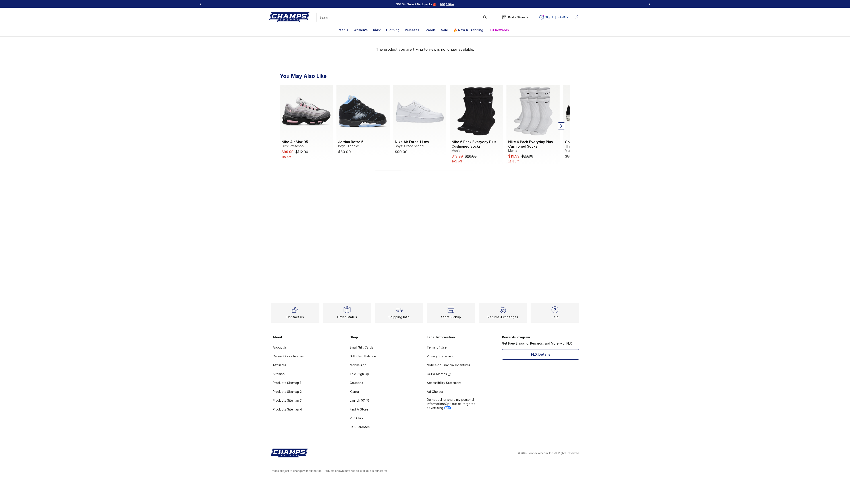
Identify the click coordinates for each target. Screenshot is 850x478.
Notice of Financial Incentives (448, 365)
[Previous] (200, 4)
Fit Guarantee (360, 427)
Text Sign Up (359, 374)
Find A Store (359, 409)
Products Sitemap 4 (287, 409)
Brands (430, 30)
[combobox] (403, 17)
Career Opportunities (288, 356)
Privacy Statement (440, 356)
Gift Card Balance (363, 356)
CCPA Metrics (437, 374)
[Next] (649, 4)
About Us (280, 347)
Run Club (356, 418)
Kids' (377, 30)
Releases (412, 30)
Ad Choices (435, 391)
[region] (425, 4)
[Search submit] (485, 17)
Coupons (356, 383)
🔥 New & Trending (468, 30)
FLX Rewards (499, 30)
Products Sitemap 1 (287, 383)
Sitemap (279, 374)
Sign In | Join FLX (556, 17)
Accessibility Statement (444, 383)
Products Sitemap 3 (287, 400)
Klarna (354, 391)
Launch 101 (357, 400)
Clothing (393, 30)
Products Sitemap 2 (287, 391)
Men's (343, 30)
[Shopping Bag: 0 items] (577, 17)
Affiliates (279, 365)
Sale (444, 30)
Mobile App (358, 365)
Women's (361, 30)
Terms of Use (436, 347)
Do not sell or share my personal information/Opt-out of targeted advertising (451, 403)
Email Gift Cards (361, 347)
